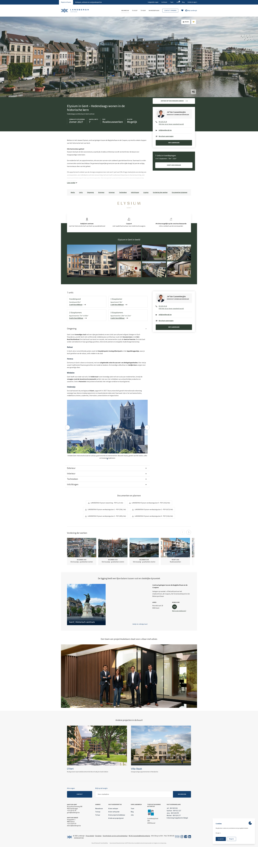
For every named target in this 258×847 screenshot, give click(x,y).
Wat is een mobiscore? (179, 611)
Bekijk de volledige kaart (140, 624)
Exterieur (101, 192)
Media (73, 192)
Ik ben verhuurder (114, 812)
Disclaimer (98, 836)
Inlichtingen (135, 192)
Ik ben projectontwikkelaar (116, 815)
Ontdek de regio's (192, 2)
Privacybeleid (90, 836)
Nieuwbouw (125, 11)
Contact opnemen (170, 11)
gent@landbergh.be (73, 813)
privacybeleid (136, 843)
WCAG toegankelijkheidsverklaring (139, 836)
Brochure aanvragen (166, 136)
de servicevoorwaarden (146, 843)
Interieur (112, 192)
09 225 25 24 (163, 122)
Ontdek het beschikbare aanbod (172, 101)
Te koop (134, 11)
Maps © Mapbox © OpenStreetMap (100, 843)
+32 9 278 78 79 (71, 824)
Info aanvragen (173, 143)
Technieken (123, 192)
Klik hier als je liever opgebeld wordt (171, 124)
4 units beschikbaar (174, 165)
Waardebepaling (154, 11)
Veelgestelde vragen (153, 2)
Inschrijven (164, 2)
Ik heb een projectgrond (115, 818)
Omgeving (90, 192)
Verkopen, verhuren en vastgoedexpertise (88, 2)
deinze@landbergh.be (74, 826)
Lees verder (71, 183)
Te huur (143, 11)
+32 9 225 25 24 (71, 811)
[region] (129, 605)
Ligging (145, 192)
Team (171, 2)
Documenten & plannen (179, 192)
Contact (80, 794)
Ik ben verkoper (113, 809)
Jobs (177, 2)
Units (81, 192)
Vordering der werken (160, 192)
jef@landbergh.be (165, 130)
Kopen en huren (66, 2)
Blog (183, 2)
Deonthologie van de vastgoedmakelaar (115, 836)
